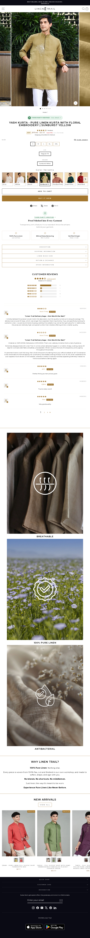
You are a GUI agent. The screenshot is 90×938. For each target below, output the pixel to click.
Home (45, 112)
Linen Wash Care (45, 256)
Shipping (38, 135)
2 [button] (44, 412)
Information (44, 890)
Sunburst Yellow (45, 163)
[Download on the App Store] (34, 927)
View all (45, 805)
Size (45, 139)
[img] (42, 308)
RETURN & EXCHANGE (45, 260)
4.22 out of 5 (51, 279)
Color (45, 159)
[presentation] (85, 179)
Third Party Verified (44, 217)
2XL (56, 144)
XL (50, 144)
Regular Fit (45, 154)
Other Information (45, 264)
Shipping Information (45, 251)
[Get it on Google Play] (54, 927)
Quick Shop (44, 879)
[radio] (7, 179)
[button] (42, 130)
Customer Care (44, 884)
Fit (45, 150)
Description (45, 247)
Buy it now (45, 198)
